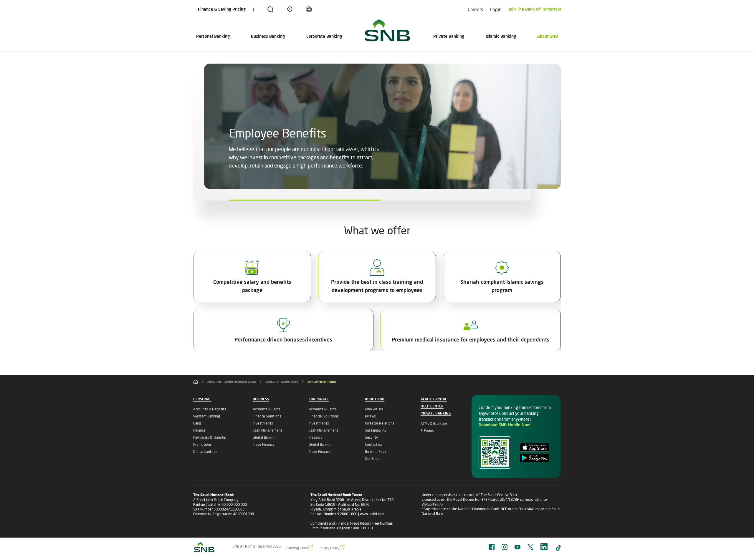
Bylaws (370, 416)
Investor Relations (379, 423)
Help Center (432, 406)
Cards (197, 423)
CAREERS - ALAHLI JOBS (281, 381)
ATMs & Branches (434, 423)
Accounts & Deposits (209, 409)
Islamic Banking (501, 36)
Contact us (373, 444)
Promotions (202, 444)
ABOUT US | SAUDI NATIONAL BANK (231, 381)
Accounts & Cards (266, 409)
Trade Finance (264, 444)
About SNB (547, 36)
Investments (263, 423)
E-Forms (427, 430)
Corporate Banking (324, 36)
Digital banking (205, 451)
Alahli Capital (434, 399)
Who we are (374, 409)
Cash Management (267, 430)
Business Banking (268, 36)
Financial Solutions (324, 416)
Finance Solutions (267, 416)
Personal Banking (213, 36)
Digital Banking (265, 437)
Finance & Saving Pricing (222, 9)
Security (371, 437)
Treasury (315, 437)
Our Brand (372, 458)
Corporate (319, 399)
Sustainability (375, 430)
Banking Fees (375, 451)
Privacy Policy (328, 548)
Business (261, 399)
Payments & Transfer (209, 437)
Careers (475, 9)
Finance (199, 430)
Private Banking (448, 36)
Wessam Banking (206, 416)
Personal (202, 399)
